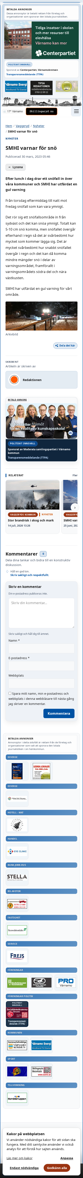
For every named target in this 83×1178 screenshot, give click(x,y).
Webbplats (16, 675)
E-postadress (19, 658)
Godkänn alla (57, 1168)
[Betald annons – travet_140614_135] (41, 982)
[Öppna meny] (76, 111)
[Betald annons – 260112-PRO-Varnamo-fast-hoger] (65, 982)
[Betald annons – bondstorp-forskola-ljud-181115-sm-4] (42, 87)
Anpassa (66, 1158)
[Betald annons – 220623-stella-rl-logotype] (17, 877)
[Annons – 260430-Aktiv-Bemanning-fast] (67, 86)
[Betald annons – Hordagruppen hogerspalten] (17, 1098)
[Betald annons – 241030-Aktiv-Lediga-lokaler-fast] (41, 771)
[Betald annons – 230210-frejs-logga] (17, 956)
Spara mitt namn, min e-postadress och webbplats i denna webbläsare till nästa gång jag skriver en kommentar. (41, 698)
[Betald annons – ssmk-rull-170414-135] (41, 1071)
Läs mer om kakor (20, 1158)
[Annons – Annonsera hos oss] (17, 771)
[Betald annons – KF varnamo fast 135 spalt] (17, 1045)
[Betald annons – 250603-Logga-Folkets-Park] (17, 799)
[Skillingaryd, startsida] (41, 111)
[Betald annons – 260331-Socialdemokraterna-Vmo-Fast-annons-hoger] (17, 1012)
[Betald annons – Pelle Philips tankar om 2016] (16, 86)
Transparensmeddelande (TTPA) (24, 74)
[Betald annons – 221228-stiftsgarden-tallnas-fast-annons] (17, 825)
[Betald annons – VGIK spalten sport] (17, 1071)
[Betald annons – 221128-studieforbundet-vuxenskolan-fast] (17, 982)
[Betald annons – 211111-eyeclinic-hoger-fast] (17, 851)
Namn (14, 640)
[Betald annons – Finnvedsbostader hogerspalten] (17, 930)
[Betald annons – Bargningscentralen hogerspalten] (17, 904)
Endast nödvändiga (24, 1168)
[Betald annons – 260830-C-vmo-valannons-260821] (41, 40)
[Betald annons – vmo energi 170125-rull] (41, 1045)
